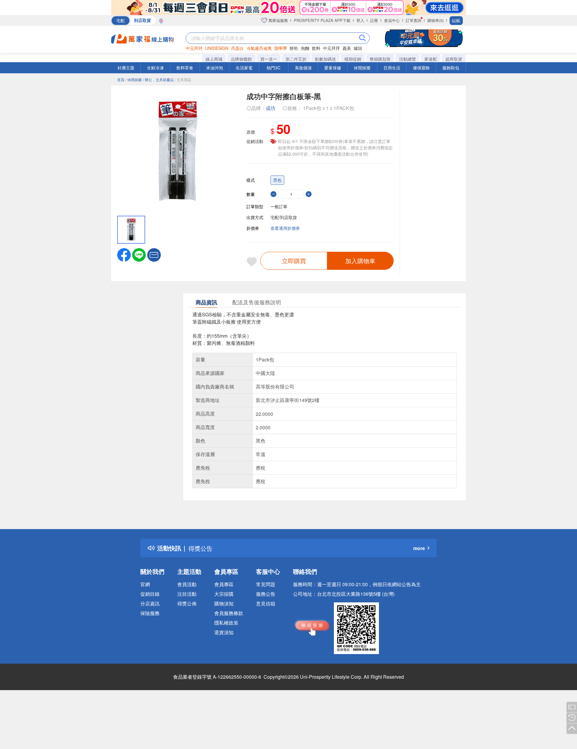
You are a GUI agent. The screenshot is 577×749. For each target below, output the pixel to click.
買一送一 (268, 59)
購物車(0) (435, 20)
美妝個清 (303, 68)
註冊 (374, 20)
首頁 (120, 79)
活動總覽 (407, 59)
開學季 (280, 48)
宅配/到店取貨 (283, 217)
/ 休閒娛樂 (134, 79)
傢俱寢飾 (421, 68)
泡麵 (305, 48)
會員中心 (392, 20)
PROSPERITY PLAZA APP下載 (322, 20)
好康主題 (126, 68)
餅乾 (294, 48)
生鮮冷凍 (155, 68)
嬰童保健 (332, 68)
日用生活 (391, 68)
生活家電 (244, 68)
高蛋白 (237, 48)
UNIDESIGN (216, 48)
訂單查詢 (413, 20)
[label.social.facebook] (124, 254)
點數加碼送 (325, 59)
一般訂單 (278, 206)
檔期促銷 (352, 59)
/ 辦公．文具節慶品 (158, 79)
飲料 (316, 48)
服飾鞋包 (450, 68)
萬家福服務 (277, 20)
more (419, 548)
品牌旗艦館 (241, 59)
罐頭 (358, 48)
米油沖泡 (214, 68)
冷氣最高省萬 (259, 48)
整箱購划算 (380, 59)
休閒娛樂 (362, 68)
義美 (347, 48)
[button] (154, 254)
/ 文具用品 (183, 79)
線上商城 (214, 59)
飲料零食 (184, 68)
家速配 (430, 59)
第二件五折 (296, 59)
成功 (270, 108)
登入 (360, 20)
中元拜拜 (194, 48)
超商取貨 (453, 59)
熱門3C (273, 68)
